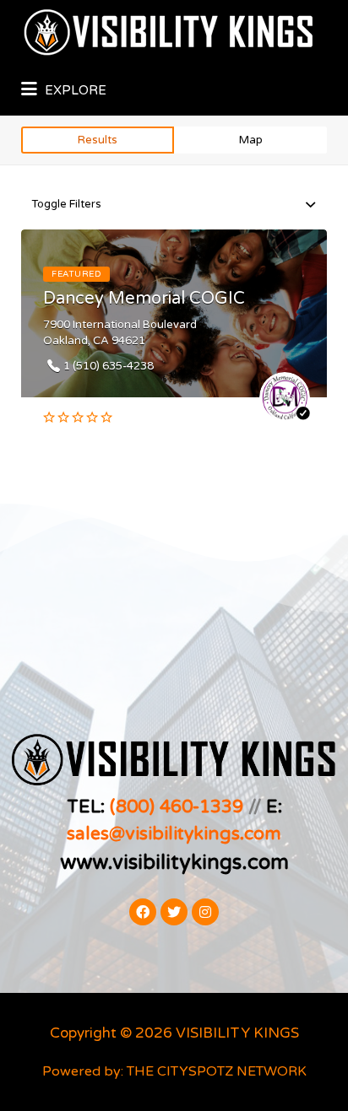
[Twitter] (174, 911)
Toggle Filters (66, 204)
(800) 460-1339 (176, 806)
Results (97, 140)
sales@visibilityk (135, 833)
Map (251, 140)
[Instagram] (205, 911)
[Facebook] (142, 911)
